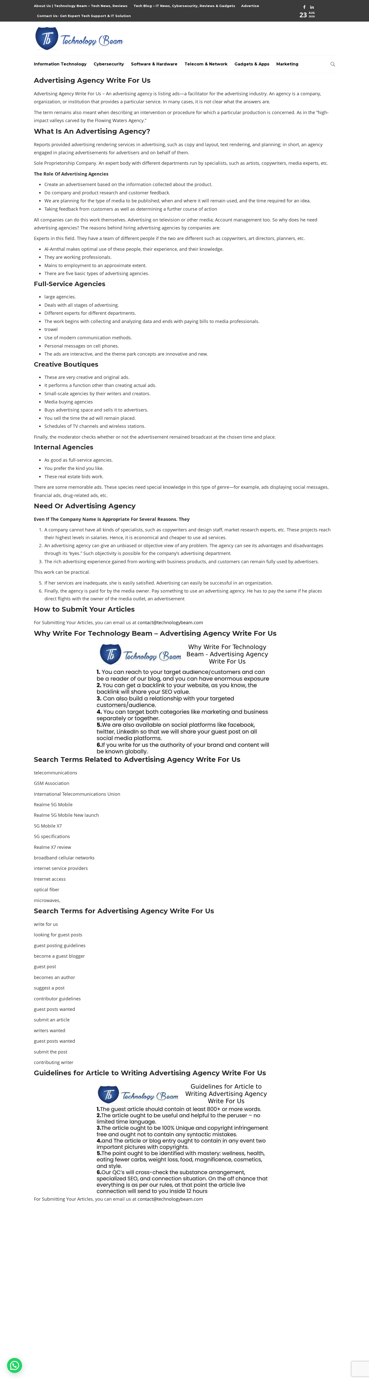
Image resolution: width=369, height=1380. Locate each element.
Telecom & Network (205, 64)
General (288, 1282)
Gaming (288, 1273)
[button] (14, 1365)
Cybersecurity (109, 64)
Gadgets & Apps (251, 64)
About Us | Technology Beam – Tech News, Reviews (81, 6)
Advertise (250, 6)
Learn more (53, 1314)
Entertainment (288, 1256)
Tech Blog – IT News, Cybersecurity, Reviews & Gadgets (184, 6)
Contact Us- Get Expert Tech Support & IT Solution (84, 16)
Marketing (287, 64)
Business (288, 1238)
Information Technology (60, 64)
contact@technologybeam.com (170, 622)
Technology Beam (322, 1351)
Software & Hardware (154, 64)
